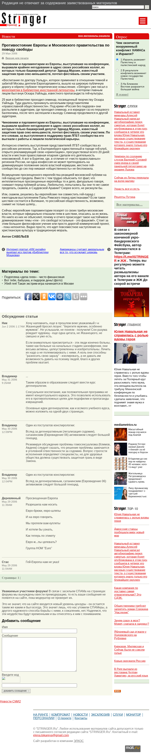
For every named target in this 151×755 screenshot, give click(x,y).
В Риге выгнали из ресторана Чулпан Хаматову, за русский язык (131, 672)
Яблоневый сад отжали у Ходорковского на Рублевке (130, 635)
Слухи (118, 714)
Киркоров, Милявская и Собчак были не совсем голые (129, 649)
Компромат (60, 714)
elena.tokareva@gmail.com (51, 735)
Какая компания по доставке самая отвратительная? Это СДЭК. (127, 592)
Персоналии (44, 718)
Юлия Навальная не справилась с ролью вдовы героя (131, 335)
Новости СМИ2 (10, 701)
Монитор (133, 714)
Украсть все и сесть (127, 188)
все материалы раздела (94, 35)
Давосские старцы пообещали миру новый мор (129, 532)
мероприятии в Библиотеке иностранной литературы (38, 90)
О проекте (64, 718)
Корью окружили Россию (129, 660)
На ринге (40, 714)
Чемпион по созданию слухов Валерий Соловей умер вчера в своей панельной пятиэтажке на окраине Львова (130, 163)
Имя (5, 627)
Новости (80, 714)
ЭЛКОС (79, 741)
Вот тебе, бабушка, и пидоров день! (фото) (33, 280)
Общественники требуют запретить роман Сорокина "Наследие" (131, 609)
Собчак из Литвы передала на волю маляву (131, 179)
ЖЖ (123, 260)
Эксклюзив (100, 714)
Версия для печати (17, 58)
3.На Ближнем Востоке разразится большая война (132, 87)
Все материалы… (129, 204)
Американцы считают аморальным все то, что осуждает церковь (82, 251)
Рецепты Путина (124, 196)
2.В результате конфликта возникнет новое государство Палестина (133, 74)
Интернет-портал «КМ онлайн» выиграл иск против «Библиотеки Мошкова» (27, 252)
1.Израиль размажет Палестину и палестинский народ (133, 62)
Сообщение (10, 635)
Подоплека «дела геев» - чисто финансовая (34, 277)
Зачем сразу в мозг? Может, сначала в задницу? (131, 622)
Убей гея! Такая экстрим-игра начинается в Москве (39, 283)
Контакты (81, 718)
